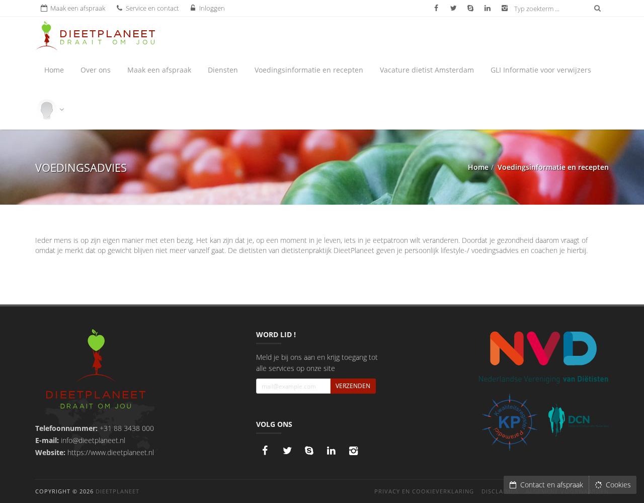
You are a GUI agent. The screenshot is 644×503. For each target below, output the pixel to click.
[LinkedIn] (332, 451)
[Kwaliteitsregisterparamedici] (509, 422)
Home (54, 70)
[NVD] (543, 356)
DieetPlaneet (117, 491)
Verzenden (353, 386)
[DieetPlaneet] (95, 370)
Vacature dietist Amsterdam (427, 70)
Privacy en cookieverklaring (424, 491)
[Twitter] (287, 451)
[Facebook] (265, 451)
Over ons (95, 70)
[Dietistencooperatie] (578, 420)
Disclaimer (499, 491)
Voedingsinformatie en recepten (309, 70)
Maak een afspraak (159, 70)
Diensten (223, 70)
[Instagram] (354, 451)
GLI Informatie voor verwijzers (541, 70)
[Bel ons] (309, 451)
